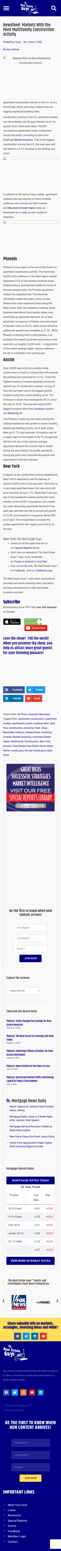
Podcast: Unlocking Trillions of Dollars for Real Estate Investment (29, 1053)
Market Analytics (23, 139)
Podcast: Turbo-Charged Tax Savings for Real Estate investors (28, 1023)
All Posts (22, 714)
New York (45, 741)
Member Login (17, 1536)
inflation (19, 732)
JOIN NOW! (30, 958)
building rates (41, 723)
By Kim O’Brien (11, 49)
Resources (14, 1515)
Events (12, 1525)
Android (29, 561)
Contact (13, 1541)
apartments (18, 723)
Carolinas (39, 408)
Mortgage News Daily (29, 1101)
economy (29, 728)
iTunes (17, 561)
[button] (6, 8)
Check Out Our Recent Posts (21, 1011)
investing (46, 732)
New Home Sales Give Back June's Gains (32, 1136)
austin (29, 723)
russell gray (17, 750)
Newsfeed (44, 714)
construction (16, 728)
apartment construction (31, 719)
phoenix (7, 746)
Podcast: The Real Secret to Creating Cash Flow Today (29, 1038)
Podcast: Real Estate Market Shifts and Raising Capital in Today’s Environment (30, 1079)
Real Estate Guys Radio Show (29, 746)
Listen (11, 1510)
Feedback (41, 570)
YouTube (42, 561)
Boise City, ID (15, 413)
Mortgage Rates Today (30, 1180)
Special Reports (23, 548)
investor (7, 737)
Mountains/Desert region (22, 208)
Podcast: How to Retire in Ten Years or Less (28, 1066)
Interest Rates (32, 732)
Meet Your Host (17, 1505)
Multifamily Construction (24, 741)
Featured (33, 714)
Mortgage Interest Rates (20, 1168)
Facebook (19, 570)
